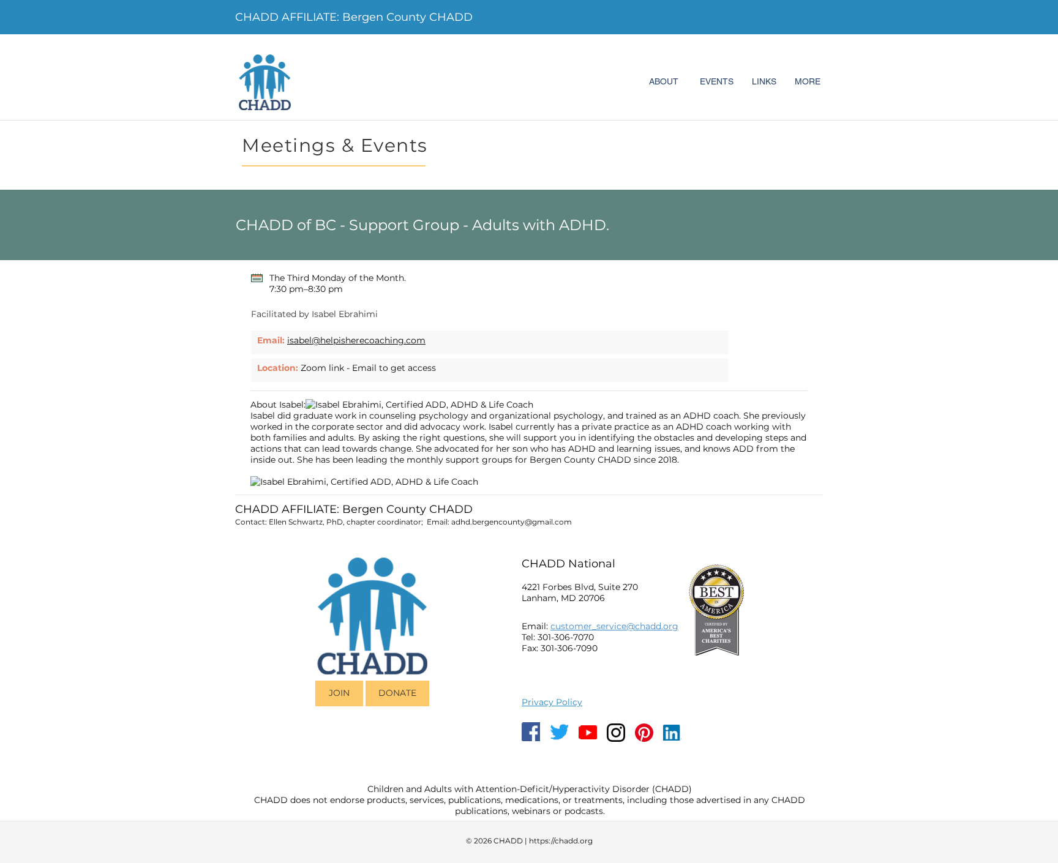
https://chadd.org (561, 840)
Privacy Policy (552, 702)
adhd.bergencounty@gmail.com (511, 521)
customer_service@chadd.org (614, 626)
